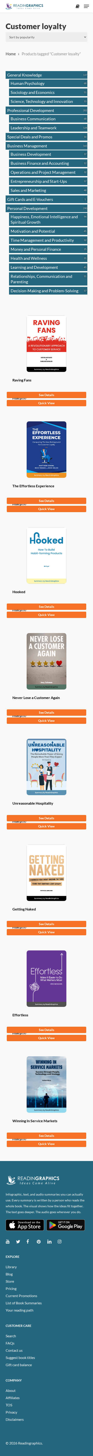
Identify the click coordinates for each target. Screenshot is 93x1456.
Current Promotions (21, 1295)
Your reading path (19, 1310)
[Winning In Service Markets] (46, 1084)
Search (11, 1336)
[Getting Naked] (46, 873)
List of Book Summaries (24, 1303)
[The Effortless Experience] (46, 449)
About (11, 1390)
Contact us (14, 1350)
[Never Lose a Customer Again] (46, 661)
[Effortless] (46, 978)
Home (11, 54)
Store (10, 1281)
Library (11, 1267)
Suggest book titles (20, 1357)
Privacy (11, 1412)
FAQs (10, 1343)
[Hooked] (46, 555)
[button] (86, 6)
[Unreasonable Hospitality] (46, 767)
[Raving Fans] (46, 344)
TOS (9, 1405)
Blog (9, 1274)
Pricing (11, 1288)
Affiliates (13, 1398)
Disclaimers (15, 1419)
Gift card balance (19, 1365)
